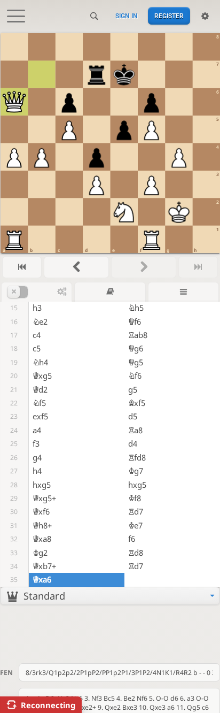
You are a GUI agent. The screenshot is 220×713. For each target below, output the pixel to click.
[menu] (110, 596)
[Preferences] (205, 16)
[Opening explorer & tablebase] (109, 292)
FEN (6, 672)
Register (169, 16)
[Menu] (183, 292)
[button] (32, 292)
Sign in (126, 16)
